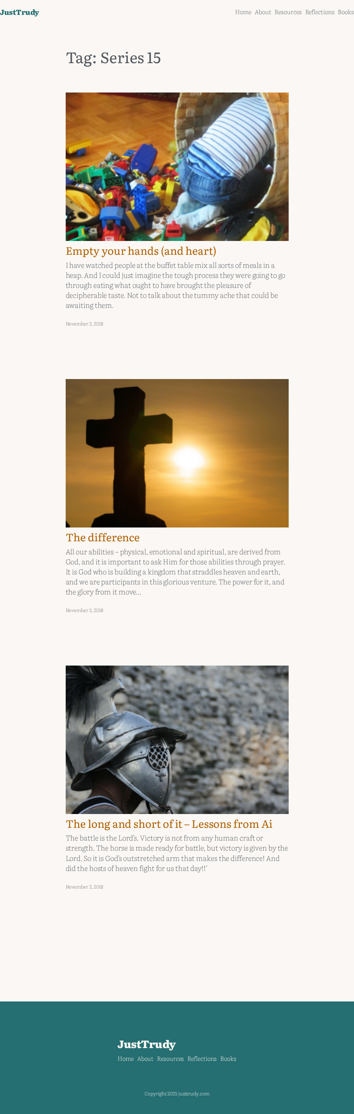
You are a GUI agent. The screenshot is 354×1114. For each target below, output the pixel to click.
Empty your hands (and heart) (141, 250)
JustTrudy (19, 12)
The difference (103, 537)
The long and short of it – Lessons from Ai (169, 823)
